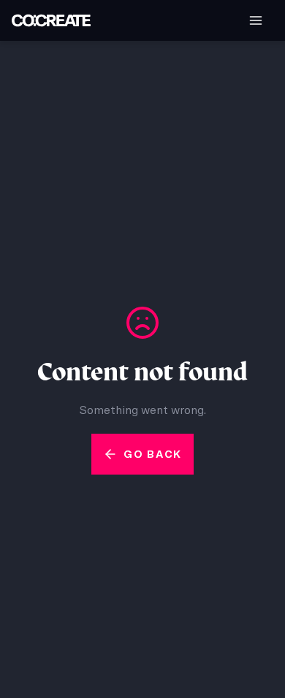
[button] (255, 20)
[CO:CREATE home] (51, 20)
